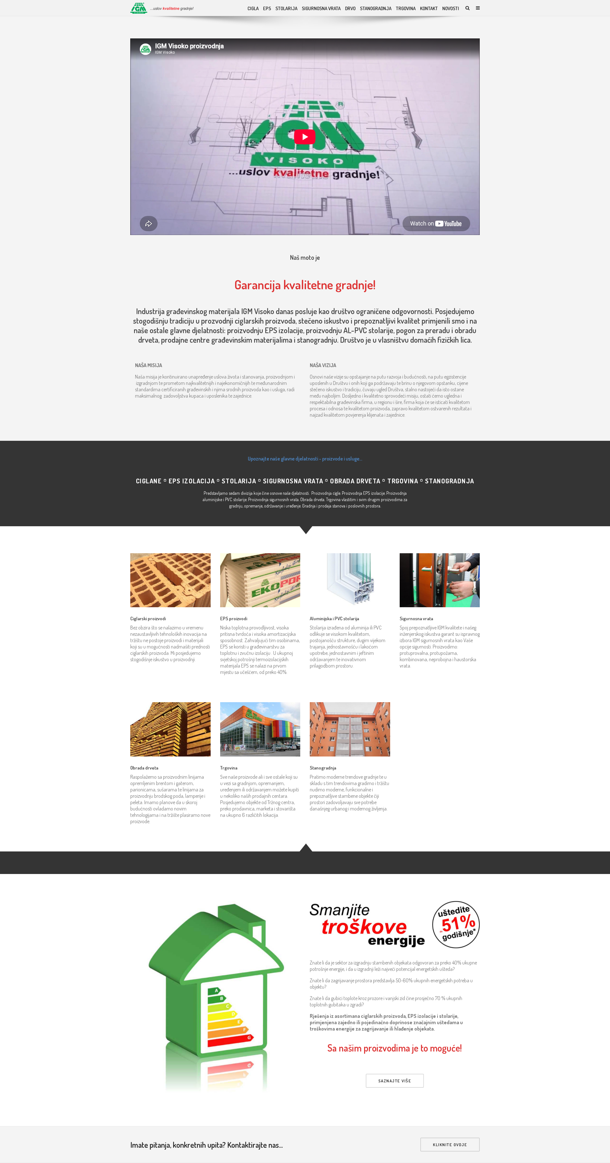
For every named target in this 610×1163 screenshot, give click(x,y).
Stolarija (286, 8)
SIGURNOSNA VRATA (321, 8)
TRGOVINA (406, 8)
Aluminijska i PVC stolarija (334, 618)
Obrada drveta (144, 768)
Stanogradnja (323, 768)
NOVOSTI (450, 8)
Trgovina (228, 768)
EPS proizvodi (233, 618)
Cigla (253, 8)
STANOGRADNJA (375, 8)
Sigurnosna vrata (416, 618)
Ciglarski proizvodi (148, 618)
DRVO (350, 8)
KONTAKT (429, 8)
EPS (267, 8)
